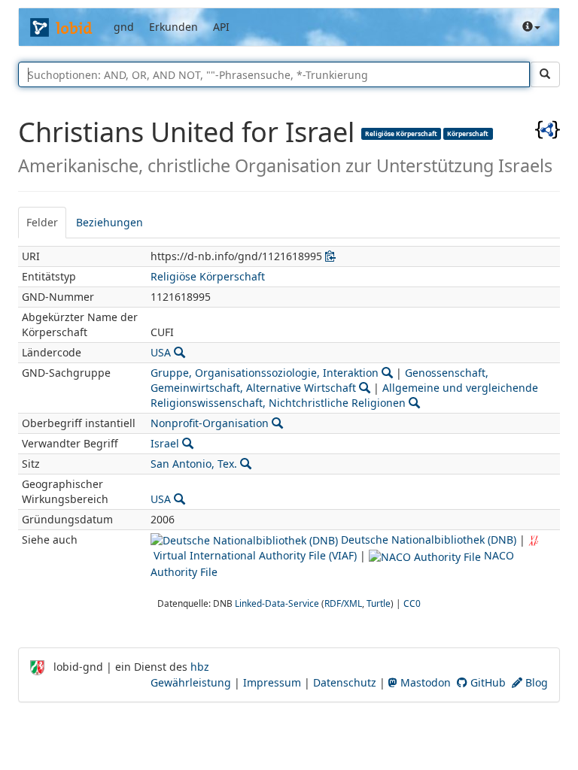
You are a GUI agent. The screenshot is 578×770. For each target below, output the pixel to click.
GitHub (486, 682)
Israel (165, 443)
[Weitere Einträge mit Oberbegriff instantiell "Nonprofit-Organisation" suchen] (277, 423)
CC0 (412, 603)
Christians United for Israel (189, 132)
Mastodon (424, 682)
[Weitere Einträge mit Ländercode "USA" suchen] (179, 352)
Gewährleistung (191, 682)
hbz (199, 666)
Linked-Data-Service (277, 603)
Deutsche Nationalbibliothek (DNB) (427, 539)
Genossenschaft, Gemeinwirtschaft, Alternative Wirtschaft (319, 380)
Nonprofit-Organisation (210, 423)
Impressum (272, 682)
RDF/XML (343, 603)
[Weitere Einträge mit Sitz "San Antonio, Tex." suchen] (245, 463)
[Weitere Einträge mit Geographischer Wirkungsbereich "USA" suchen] (179, 499)
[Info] (531, 27)
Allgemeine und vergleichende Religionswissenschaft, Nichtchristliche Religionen (344, 395)
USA (161, 352)
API (221, 27)
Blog (535, 682)
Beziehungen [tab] (109, 222)
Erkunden (173, 27)
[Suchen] (545, 74)
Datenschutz (344, 682)
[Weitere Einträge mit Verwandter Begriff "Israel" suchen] (187, 443)
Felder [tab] (42, 222)
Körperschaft (467, 133)
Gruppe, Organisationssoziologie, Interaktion (265, 372)
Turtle (379, 603)
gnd (124, 27)
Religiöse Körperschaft (401, 133)
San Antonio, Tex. (194, 463)
